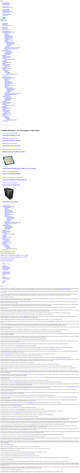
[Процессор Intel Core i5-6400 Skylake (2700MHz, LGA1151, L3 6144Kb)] (9, 166)
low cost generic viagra (66, 288)
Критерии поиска (6, 266)
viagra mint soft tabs (6, 9)
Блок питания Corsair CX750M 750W (11, 145)
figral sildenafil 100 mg (31, 402)
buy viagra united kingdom (20, 409)
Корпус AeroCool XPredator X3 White (11, 135)
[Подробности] (3, 137)
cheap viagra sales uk (9, 353)
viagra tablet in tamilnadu (7, 14)
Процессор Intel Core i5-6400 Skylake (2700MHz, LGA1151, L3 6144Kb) (19, 168)
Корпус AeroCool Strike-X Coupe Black (12, 140)
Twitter (4, 281)
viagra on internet (6, 6)
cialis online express (6, 4)
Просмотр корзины (6, 277)
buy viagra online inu (28, 455)
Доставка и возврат (6, 272)
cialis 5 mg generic (6, 10)
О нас (4, 262)
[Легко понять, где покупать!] (3, 21)
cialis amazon (26, 316)
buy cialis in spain (10, 446)
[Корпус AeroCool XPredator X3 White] (10, 133)
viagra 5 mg (19, 416)
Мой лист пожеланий (7, 25)
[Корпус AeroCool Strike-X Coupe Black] (10, 138)
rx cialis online (26, 339)
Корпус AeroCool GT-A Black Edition (11, 184)
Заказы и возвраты (6, 268)
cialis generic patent (18, 345)
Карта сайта (5, 265)
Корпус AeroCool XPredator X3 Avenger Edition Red (15, 179)
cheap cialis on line (6, 3)
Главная (1, 0)
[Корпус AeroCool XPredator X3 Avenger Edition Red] (12, 177)
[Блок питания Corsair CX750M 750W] (10, 143)
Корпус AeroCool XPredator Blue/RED (11, 173)
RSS (3, 282)
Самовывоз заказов (6, 273)
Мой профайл (5, 23)
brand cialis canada (41, 374)
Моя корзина (5, 24)
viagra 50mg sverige (17, 412)
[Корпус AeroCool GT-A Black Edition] (10, 182)
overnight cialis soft (6, 12)
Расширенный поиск (6, 267)
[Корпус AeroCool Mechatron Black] (7, 258)
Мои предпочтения (6, 278)
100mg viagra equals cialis (24, 301)
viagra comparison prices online (60, 357)
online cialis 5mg (27, 436)
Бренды (4, 274)
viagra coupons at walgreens (7, 7)
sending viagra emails (6, 2)
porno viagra (52, 349)
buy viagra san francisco (15, 404)
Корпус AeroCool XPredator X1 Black (7, 253)
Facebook (4, 280)
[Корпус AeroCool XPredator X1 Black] (7, 251)
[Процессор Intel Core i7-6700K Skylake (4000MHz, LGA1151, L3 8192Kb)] (14, 255)
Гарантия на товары (6, 271)
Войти (4, 276)
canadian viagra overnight (26, 371)
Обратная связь (5, 269)
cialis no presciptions (9, 393)
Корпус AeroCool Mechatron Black (6, 260)
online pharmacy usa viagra (7, 11)
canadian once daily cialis (8, 319)
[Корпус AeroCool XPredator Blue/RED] (10, 171)
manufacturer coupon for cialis (72, 386)
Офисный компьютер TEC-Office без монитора (14, 151)
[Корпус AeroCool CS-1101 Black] (9, 199)
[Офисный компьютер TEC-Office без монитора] (12, 149)
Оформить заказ (6, 15)
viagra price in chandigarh (48, 321)
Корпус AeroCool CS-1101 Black (10, 201)
